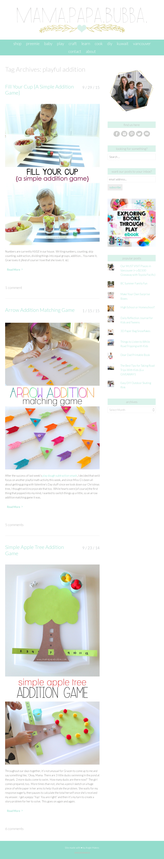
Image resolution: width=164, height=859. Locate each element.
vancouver (142, 43)
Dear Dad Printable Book (135, 355)
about (91, 51)
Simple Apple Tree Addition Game (34, 550)
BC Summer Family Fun (133, 283)
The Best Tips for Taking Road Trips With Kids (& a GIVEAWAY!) (137, 370)
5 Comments (14, 524)
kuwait (122, 43)
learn (85, 43)
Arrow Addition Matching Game (40, 310)
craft (73, 43)
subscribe (115, 187)
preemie (33, 43)
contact (74, 51)
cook (99, 43)
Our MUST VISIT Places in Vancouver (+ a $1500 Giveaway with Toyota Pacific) (137, 270)
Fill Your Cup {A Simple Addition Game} (39, 89)
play (60, 43)
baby (48, 43)
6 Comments (14, 828)
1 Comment (13, 287)
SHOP (17, 43)
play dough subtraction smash (59, 475)
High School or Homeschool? (137, 307)
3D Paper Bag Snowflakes (135, 331)
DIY (109, 43)
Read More (13, 269)
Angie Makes (92, 847)
